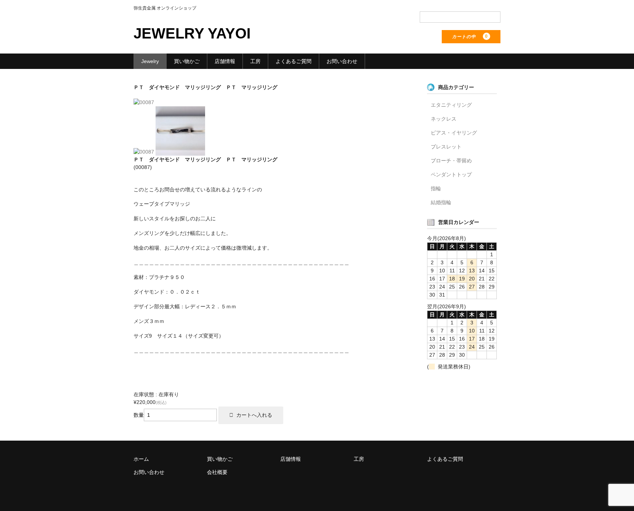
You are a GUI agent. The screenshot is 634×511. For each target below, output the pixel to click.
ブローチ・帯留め (451, 160)
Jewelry (150, 61)
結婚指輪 (441, 202)
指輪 (436, 188)
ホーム (141, 459)
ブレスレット (446, 147)
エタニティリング (451, 105)
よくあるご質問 (293, 61)
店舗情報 (225, 61)
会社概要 (217, 472)
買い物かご (187, 61)
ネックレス (443, 119)
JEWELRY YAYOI (192, 33)
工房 (255, 61)
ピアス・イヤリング (454, 133)
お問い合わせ (342, 61)
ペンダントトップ (451, 174)
